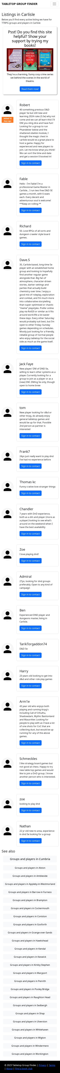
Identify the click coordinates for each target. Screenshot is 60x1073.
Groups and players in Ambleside (30, 875)
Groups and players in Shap (30, 1013)
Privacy (42, 1065)
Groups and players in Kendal (30, 948)
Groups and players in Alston (30, 867)
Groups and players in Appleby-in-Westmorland (30, 884)
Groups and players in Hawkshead (30, 940)
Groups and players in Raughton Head (30, 997)
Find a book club (23, 1068)
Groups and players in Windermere (30, 1045)
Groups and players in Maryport (30, 973)
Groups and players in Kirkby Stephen (30, 964)
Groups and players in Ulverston (30, 1021)
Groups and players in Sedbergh (30, 1005)
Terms (52, 1065)
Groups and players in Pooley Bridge (30, 989)
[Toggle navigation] (54, 4)
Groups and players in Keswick (30, 956)
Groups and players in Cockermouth (30, 908)
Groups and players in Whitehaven (30, 1029)
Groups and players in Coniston (30, 916)
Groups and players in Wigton (30, 1037)
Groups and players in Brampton (30, 900)
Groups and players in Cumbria (30, 859)
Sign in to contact (30, 163)
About (9, 1068)
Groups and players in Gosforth (30, 924)
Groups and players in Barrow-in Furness (30, 892)
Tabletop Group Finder (19, 4)
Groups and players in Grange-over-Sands (30, 932)
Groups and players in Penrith (30, 981)
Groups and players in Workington (30, 1053)
